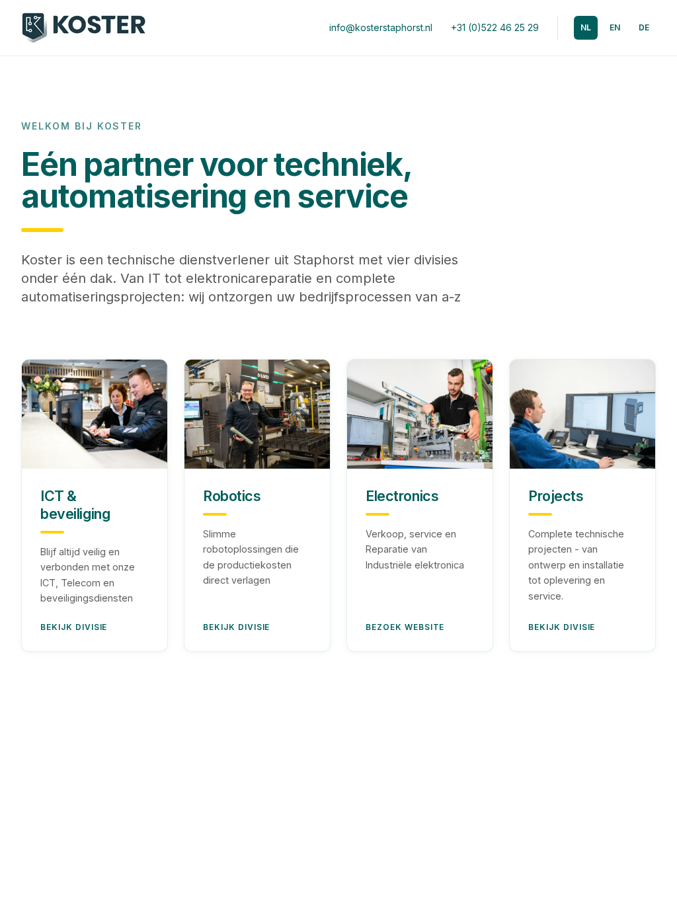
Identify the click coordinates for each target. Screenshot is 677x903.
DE (644, 27)
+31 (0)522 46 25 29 (495, 27)
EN (615, 27)
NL (585, 27)
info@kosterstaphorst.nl (380, 27)
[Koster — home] (83, 28)
